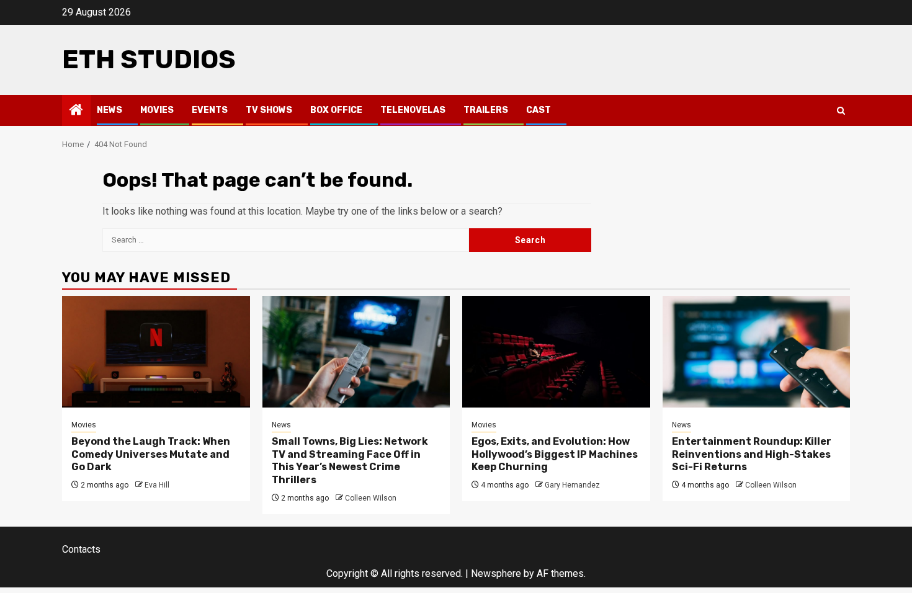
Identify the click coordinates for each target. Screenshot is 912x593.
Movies (157, 110)
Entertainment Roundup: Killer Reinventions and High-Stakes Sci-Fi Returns (751, 454)
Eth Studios (149, 59)
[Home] (76, 111)
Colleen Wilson (370, 498)
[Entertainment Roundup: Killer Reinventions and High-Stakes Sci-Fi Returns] (757, 352)
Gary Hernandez (572, 485)
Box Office (336, 110)
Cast (538, 110)
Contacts (81, 549)
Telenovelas (412, 110)
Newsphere (496, 573)
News (109, 110)
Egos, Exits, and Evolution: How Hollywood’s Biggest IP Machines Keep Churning (555, 454)
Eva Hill (157, 485)
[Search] (841, 111)
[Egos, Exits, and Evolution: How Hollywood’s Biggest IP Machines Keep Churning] (556, 352)
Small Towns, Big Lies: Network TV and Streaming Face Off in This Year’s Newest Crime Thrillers (350, 460)
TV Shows (269, 110)
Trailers (485, 110)
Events (210, 110)
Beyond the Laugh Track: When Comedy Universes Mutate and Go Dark (150, 454)
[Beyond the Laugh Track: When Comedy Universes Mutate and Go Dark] (156, 352)
